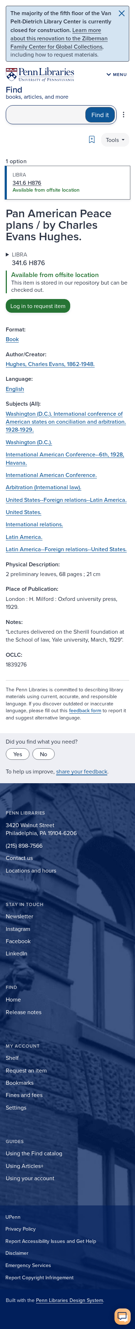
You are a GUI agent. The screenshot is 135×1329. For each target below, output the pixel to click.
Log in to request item (38, 306)
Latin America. (24, 537)
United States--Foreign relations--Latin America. (66, 500)
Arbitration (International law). (43, 487)
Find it (100, 114)
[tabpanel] (67, 281)
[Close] (121, 13)
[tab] (67, 183)
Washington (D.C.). (29, 442)
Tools (113, 140)
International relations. (34, 524)
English (15, 389)
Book (12, 339)
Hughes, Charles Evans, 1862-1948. (50, 364)
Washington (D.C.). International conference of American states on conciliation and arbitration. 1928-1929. (66, 422)
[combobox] (46, 114)
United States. (23, 512)
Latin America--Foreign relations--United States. (66, 549)
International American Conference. (51, 475)
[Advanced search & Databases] (123, 114)
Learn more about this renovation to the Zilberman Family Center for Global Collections (59, 38)
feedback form (85, 710)
